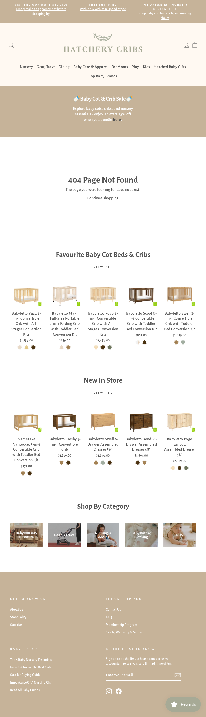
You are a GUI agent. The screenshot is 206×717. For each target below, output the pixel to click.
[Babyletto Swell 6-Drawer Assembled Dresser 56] (96, 462)
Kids (146, 67)
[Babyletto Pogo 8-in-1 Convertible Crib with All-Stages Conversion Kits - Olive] (109, 347)
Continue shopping (103, 198)
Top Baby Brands (103, 76)
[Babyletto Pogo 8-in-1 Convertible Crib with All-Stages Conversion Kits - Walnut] (102, 347)
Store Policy (18, 617)
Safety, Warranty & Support (125, 632)
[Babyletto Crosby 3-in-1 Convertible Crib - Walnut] (68, 462)
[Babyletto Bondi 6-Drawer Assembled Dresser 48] (137, 462)
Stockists (16, 625)
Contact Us (113, 609)
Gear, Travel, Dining (53, 67)
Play (135, 67)
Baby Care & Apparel (90, 67)
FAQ (109, 617)
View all (103, 266)
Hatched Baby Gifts (170, 67)
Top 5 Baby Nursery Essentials (31, 660)
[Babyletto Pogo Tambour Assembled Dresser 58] (172, 468)
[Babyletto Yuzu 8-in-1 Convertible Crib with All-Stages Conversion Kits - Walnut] (33, 347)
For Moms (120, 67)
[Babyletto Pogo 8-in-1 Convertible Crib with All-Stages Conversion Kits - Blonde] (96, 347)
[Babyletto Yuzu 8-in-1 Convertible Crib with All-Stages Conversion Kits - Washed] (19, 347)
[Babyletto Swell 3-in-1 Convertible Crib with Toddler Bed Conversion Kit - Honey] (176, 342)
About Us (16, 609)
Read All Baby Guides (25, 690)
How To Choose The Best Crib (30, 667)
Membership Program (121, 625)
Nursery (26, 67)
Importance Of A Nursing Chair (32, 682)
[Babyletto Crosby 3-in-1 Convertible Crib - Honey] (61, 462)
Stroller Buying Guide (25, 675)
